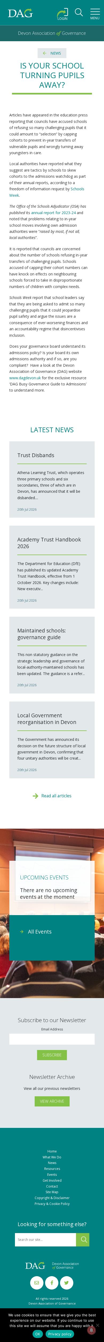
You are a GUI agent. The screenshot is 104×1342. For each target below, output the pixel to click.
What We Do (52, 1157)
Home (52, 1151)
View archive (52, 1101)
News (55, 53)
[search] (79, 14)
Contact (52, 1186)
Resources (52, 1169)
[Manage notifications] (91, 1330)
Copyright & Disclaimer (52, 1198)
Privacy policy (60, 1334)
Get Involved (52, 1180)
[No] (97, 1325)
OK (37, 1334)
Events (52, 1175)
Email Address (52, 1029)
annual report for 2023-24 (53, 212)
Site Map (52, 1192)
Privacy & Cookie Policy (52, 1204)
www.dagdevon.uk (25, 377)
